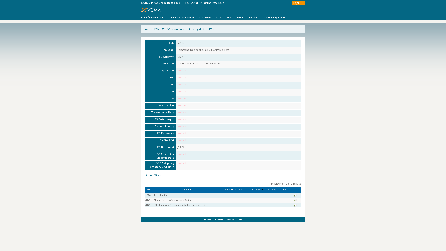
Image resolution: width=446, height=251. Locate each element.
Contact (219, 219)
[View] (295, 195)
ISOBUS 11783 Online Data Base (160, 3)
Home (147, 29)
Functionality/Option (274, 17)
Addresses (205, 17)
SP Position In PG (234, 189)
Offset (284, 189)
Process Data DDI (247, 17)
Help (240, 219)
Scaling (272, 189)
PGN (218, 17)
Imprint (207, 219)
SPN (229, 17)
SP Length (255, 189)
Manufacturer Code (152, 17)
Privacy (230, 219)
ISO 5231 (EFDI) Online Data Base (204, 3)
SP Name (187, 189)
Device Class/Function (181, 17)
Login (296, 3)
